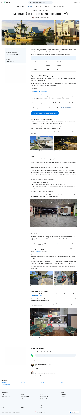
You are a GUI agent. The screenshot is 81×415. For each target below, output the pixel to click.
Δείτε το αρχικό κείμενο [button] (51, 365)
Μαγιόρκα (22, 407)
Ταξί (6, 57)
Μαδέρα (3, 403)
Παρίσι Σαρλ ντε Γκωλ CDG (45, 400)
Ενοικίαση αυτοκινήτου (10, 61)
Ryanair (41, 394)
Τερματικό (38, 6)
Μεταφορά (30, 6)
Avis (33, 295)
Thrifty (41, 295)
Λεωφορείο (8, 59)
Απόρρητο (13, 412)
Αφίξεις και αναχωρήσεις (58, 6)
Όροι (10, 412)
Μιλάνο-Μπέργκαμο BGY (44, 396)
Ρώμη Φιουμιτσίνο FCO (25, 396)
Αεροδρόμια (35, 10)
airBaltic (3, 394)
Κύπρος (3, 407)
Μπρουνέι (40, 10)
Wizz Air (3, 400)
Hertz (36, 295)
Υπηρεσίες (47, 6)
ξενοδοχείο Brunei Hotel (59, 243)
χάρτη (49, 245)
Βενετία (41, 403)
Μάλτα (22, 403)
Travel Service (23, 400)
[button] (2, 2)
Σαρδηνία (22, 398)
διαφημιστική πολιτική (73, 341)
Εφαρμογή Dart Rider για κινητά (11, 52)
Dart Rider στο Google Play (40, 91)
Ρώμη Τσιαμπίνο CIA (43, 398)
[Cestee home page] (7, 2)
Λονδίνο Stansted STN (6, 396)
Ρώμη (41, 405)
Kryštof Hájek (37, 17)
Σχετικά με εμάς (63, 394)
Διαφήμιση (18, 412)
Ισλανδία (3, 405)
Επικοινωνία (63, 396)
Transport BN (39, 251)
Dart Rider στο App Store (39, 94)
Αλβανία (22, 405)
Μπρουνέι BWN (20, 6)
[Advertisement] (15, 74)
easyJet (3, 398)
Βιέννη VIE (22, 394)
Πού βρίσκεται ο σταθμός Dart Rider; (13, 54)
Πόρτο (41, 407)
